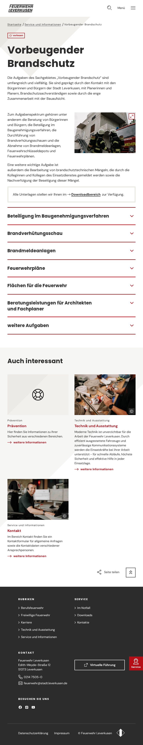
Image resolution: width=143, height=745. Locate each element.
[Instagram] (27, 707)
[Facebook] (20, 707)
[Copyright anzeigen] (132, 149)
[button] (16, 35)
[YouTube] (33, 707)
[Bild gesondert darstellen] (105, 132)
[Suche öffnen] (109, 8)
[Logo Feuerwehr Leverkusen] (120, 733)
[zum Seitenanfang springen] (131, 572)
